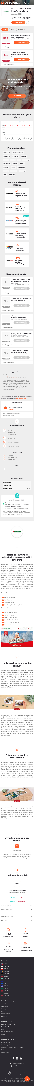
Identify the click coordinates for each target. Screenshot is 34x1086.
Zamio (13, 167)
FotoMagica (6, 152)
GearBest (5, 160)
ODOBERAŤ (17, 96)
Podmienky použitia (7, 47)
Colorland (12, 174)
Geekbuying (6, 163)
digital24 (23, 156)
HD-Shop (5, 171)
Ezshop (22, 163)
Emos (4, 174)
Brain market (21, 167)
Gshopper (6, 167)
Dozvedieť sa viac (21, 398)
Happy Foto (6, 156)
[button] (22, 122)
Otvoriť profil (12, 409)
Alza (19, 160)
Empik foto (15, 156)
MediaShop (26, 160)
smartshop (22, 171)
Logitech (15, 163)
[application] (17, 131)
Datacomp (14, 171)
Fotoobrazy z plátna (18, 152)
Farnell (13, 160)
